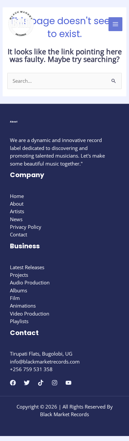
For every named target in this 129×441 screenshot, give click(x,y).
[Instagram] (55, 383)
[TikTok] (41, 383)
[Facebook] (13, 383)
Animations (23, 305)
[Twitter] (27, 383)
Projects (19, 274)
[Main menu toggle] (115, 24)
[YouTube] (68, 383)
